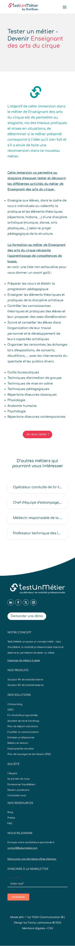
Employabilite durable (20, 748)
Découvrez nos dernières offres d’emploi (31, 859)
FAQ (9, 823)
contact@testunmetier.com (22, 848)
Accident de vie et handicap (23, 721)
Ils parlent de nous (18, 779)
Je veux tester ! (37, 434)
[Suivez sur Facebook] (18, 602)
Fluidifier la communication (23, 732)
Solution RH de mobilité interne (25, 679)
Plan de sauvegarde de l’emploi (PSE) (29, 754)
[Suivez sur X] (26, 602)
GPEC (10, 710)
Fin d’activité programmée (22, 715)
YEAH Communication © (47, 917)
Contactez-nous (16, 795)
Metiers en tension (17, 743)
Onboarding (14, 704)
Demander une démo (27, 616)
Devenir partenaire (18, 790)
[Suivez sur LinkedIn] (10, 602)
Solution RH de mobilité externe (25, 685)
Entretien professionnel (20, 737)
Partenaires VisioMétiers (21, 784)
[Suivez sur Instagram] (33, 602)
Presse (11, 817)
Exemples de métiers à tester (23, 660)
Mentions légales (33, 928)
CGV (50, 928)
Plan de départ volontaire (22, 726)
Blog (10, 812)
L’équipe (12, 773)
